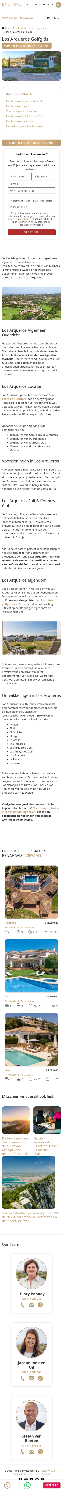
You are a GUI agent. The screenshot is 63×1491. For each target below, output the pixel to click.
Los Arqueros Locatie (17, 106)
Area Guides (39, 28)
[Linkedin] (31, 1479)
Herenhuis (10, 922)
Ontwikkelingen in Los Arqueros (24, 126)
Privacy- (12, 218)
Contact (46, 1474)
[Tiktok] (36, 4)
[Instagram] (31, 4)
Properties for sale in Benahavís (24, 853)
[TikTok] (42, 1479)
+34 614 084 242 (31, 1299)
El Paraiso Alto (26, 927)
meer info (51, 1485)
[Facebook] (40, 4)
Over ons (35, 1474)
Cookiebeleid (27, 218)
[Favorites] (27, 4)
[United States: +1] (12, 191)
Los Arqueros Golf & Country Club (24, 116)
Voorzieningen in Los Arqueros (23, 111)
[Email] (48, 4)
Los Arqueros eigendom (19, 121)
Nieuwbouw (26, 18)
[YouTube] (37, 1479)
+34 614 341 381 (31, 1445)
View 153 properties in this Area (26, 45)
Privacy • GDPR (49, 1470)
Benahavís (10, 927)
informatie (22, 28)
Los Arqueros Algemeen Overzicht (24, 101)
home (8, 28)
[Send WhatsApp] (27, 1485)
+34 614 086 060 (31, 1372)
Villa (7, 996)
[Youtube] (44, 4)
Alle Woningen (9, 18)
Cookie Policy (20, 1474)
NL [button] (58, 4)
